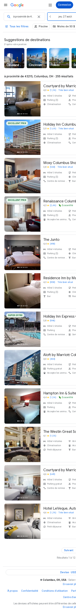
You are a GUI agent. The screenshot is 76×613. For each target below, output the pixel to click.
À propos (12, 590)
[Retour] (9, 99)
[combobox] (24, 17)
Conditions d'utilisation (55, 590)
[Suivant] (36, 99)
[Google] (17, 5)
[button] (5, 5)
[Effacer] (39, 17)
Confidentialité (29, 590)
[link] (14, 58)
